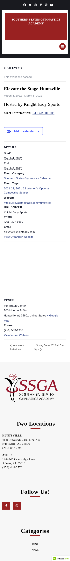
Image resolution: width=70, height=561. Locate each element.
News (35, 549)
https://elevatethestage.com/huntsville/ (27, 202)
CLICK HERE (43, 113)
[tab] (62, 46)
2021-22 (9, 188)
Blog (35, 543)
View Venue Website (16, 335)
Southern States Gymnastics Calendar (27, 178)
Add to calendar (24, 131)
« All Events (13, 67)
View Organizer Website (18, 236)
